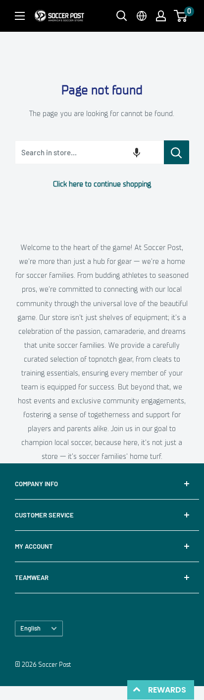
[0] (181, 16)
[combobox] (89, 152)
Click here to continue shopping (102, 184)
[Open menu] (20, 16)
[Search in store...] (176, 152)
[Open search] (121, 15)
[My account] (161, 15)
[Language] (141, 15)
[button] (180, 16)
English (30, 628)
